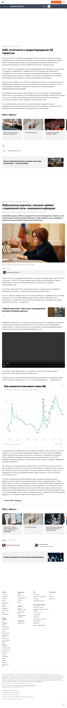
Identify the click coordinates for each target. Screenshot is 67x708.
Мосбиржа (17, 685)
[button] (12, 129)
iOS (50, 594)
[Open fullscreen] (61, 386)
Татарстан (4, 652)
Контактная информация (40, 596)
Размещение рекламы (39, 600)
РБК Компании (37, 621)
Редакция (36, 598)
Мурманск (4, 662)
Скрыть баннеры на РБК (22, 609)
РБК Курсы (36, 623)
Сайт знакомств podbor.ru (40, 619)
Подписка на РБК (21, 612)
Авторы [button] (4, 540)
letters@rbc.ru (39, 681)
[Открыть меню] (64, 2)
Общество (5, 46)
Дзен (19, 602)
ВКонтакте (20, 595)
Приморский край (5, 665)
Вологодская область (5, 635)
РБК (3, 316)
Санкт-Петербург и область (5, 623)
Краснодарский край (6, 641)
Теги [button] (3, 145)
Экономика (5, 596)
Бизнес (4, 600)
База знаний (5, 610)
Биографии (5, 608)
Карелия (4, 660)
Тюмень (4, 654)
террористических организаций (13, 88)
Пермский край (6, 647)
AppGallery (52, 598)
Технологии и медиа (5, 603)
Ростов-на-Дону (6, 650)
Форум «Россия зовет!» (8, 201)
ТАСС (52, 64)
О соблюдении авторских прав (10, 692)
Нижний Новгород (4, 644)
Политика (4, 594)
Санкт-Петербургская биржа (28, 685)
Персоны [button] (14, 540)
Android (51, 596)
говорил (46, 481)
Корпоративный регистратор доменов (41, 609)
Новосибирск (5, 628)
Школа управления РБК (39, 625)
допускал (5, 494)
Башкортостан (5, 633)
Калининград (5, 638)
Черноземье (5, 656)
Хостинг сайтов (37, 612)
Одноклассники (22, 598)
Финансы (4, 606)
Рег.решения (37, 614)
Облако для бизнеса (39, 607)
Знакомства (36, 617)
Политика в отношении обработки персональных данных (17, 696)
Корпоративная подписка (21, 616)
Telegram (18, 500)
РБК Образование (5, 613)
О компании (36, 594)
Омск (3, 631)
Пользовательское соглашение (10, 694)
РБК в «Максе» (9, 115)
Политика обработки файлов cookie (12, 699)
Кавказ (3, 658)
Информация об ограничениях (10, 690)
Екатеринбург (5, 626)
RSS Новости (21, 623)
